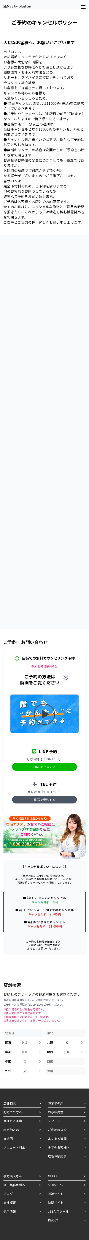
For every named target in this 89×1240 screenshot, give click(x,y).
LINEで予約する (44, 767)
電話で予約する (44, 799)
